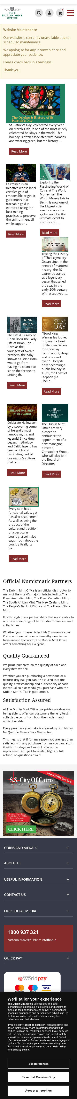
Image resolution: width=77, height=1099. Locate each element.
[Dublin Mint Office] (16, 13)
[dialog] (38, 1045)
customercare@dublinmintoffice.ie (32, 940)
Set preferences (39, 1063)
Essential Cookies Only (38, 1077)
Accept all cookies (38, 1090)
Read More (19, 151)
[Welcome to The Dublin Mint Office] (49, 13)
